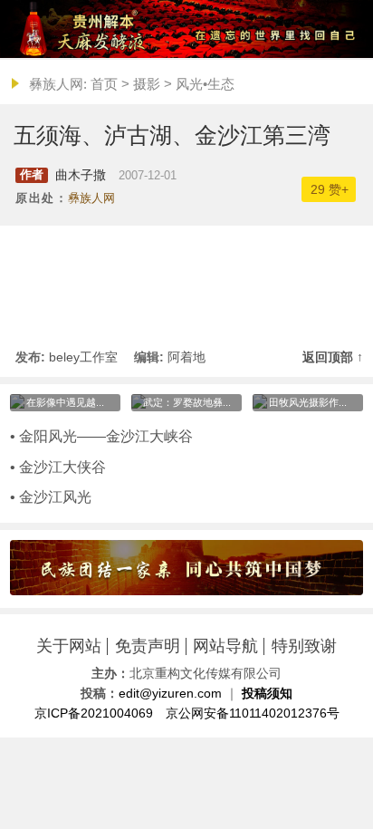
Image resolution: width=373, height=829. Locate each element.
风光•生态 (205, 84)
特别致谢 (304, 646)
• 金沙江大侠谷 (58, 466)
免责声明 (147, 646)
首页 (104, 84)
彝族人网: (58, 84)
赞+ (330, 189)
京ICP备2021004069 (93, 713)
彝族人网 (91, 198)
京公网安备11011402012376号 (253, 713)
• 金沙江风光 (50, 496)
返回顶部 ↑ (332, 357)
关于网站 (68, 646)
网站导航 (225, 646)
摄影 (146, 84)
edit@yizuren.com (170, 693)
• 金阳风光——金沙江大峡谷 (101, 436)
